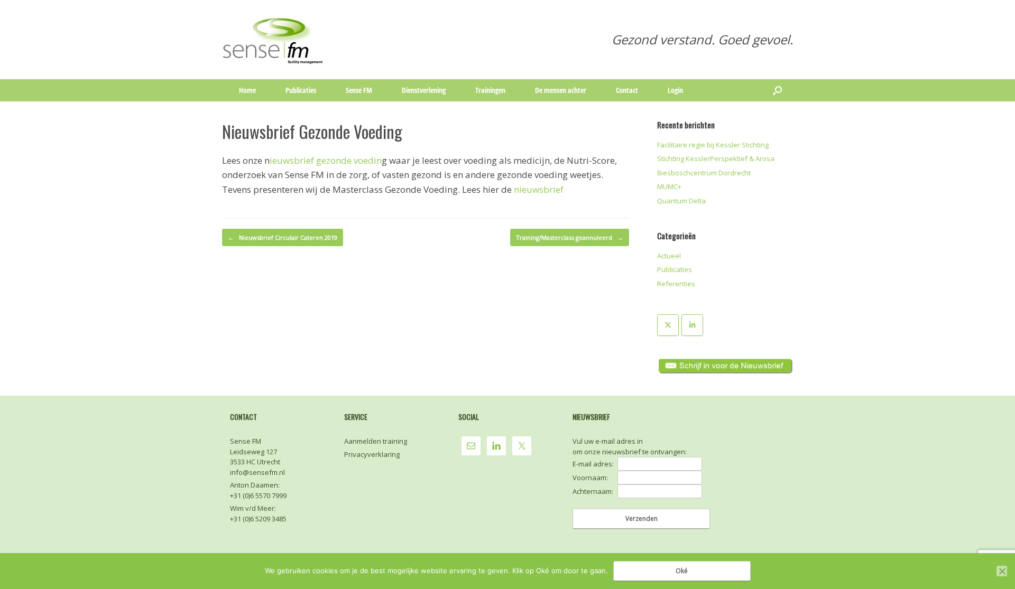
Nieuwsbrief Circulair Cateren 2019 (282, 237)
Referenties (676, 283)
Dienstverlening (424, 90)
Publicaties (300, 90)
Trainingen (490, 90)
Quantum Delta (681, 200)
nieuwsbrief (539, 189)
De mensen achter (560, 90)
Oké (682, 570)
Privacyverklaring (372, 454)
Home (247, 90)
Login (675, 90)
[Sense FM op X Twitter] (668, 325)
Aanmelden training (375, 441)
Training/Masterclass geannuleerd (569, 237)
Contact (627, 90)
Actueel (669, 255)
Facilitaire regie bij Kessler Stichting (713, 144)
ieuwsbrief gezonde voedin (326, 160)
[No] (1001, 571)
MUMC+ (669, 186)
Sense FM (359, 90)
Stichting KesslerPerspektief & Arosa (715, 158)
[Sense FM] (273, 39)
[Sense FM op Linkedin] (692, 325)
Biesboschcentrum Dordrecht (704, 172)
